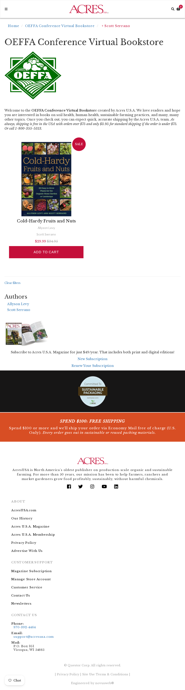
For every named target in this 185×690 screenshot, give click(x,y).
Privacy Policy (23, 543)
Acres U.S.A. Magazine (30, 526)
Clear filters (13, 283)
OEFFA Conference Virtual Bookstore (60, 26)
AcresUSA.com (23, 510)
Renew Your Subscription (93, 366)
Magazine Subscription (31, 571)
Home (13, 26)
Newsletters (21, 603)
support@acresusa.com (34, 637)
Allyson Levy (18, 304)
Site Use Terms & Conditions (105, 674)
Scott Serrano (18, 310)
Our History (21, 518)
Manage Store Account (31, 579)
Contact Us (20, 595)
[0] (178, 9)
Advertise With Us (27, 551)
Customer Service (26, 587)
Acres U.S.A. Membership (33, 535)
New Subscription (92, 359)
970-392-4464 (25, 627)
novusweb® (104, 683)
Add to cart (46, 252)
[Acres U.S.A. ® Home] (88, 9)
